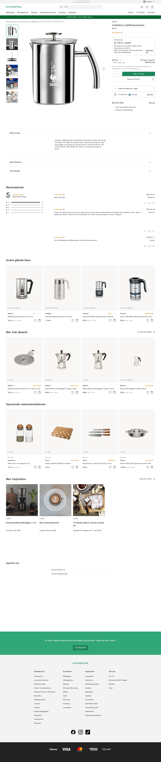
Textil (65, 696)
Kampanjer (72, 12)
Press (111, 688)
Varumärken (140, 12)
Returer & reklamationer (42, 688)
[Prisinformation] (121, 60)
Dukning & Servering (48, 12)
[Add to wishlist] (35, 320)
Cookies (37, 703)
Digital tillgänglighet (41, 711)
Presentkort (67, 707)
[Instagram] (80, 732)
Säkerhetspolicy (40, 700)
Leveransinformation (41, 680)
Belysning (66, 700)
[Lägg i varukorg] (39, 320)
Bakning (34, 12)
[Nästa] (104, 69)
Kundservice (38, 676)
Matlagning (10, 12)
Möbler (65, 692)
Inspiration (151, 12)
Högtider (88, 696)
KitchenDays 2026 (91, 707)
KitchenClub (38, 719)
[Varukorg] (152, 7)
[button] (117, 33)
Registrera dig (149, 51)
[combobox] (149, 1)
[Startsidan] (13, 7)
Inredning (62, 12)
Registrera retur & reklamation (44, 692)
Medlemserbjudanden (93, 715)
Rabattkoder (89, 711)
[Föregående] (25, 69)
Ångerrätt (37, 723)
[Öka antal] (119, 74)
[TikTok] (87, 732)
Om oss (111, 676)
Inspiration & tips (145, 479)
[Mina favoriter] (147, 7)
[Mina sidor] (141, 7)
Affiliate (111, 684)
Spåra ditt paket (40, 684)
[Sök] (61, 7)
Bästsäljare (89, 692)
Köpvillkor (37, 696)
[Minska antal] (113, 74)
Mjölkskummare (37, 22)
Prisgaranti (38, 715)
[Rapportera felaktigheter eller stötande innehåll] (153, 203)
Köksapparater (22, 12)
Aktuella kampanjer (92, 684)
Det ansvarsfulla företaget (118, 680)
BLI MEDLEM (80, 648)
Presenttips (89, 700)
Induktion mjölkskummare (54, 21)
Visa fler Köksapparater (59, 574)
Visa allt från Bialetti (144, 332)
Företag (36, 707)
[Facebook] (73, 732)
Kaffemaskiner (24, 22)
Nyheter (131, 12)
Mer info (150, 94)
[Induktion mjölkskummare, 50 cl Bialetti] (65, 68)
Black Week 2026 (91, 703)
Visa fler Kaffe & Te (58, 570)
